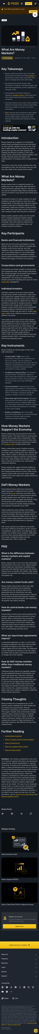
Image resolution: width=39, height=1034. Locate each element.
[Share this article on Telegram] (21, 814)
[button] (35, 4)
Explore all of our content (18, 945)
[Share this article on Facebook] (12, 814)
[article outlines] (35, 14)
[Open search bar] (21, 3)
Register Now (20, 926)
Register (28, 3)
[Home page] (13, 3)
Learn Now (33, 11)
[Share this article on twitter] (2, 814)
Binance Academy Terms (14, 1024)
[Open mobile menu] (35, 3)
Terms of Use (30, 1023)
